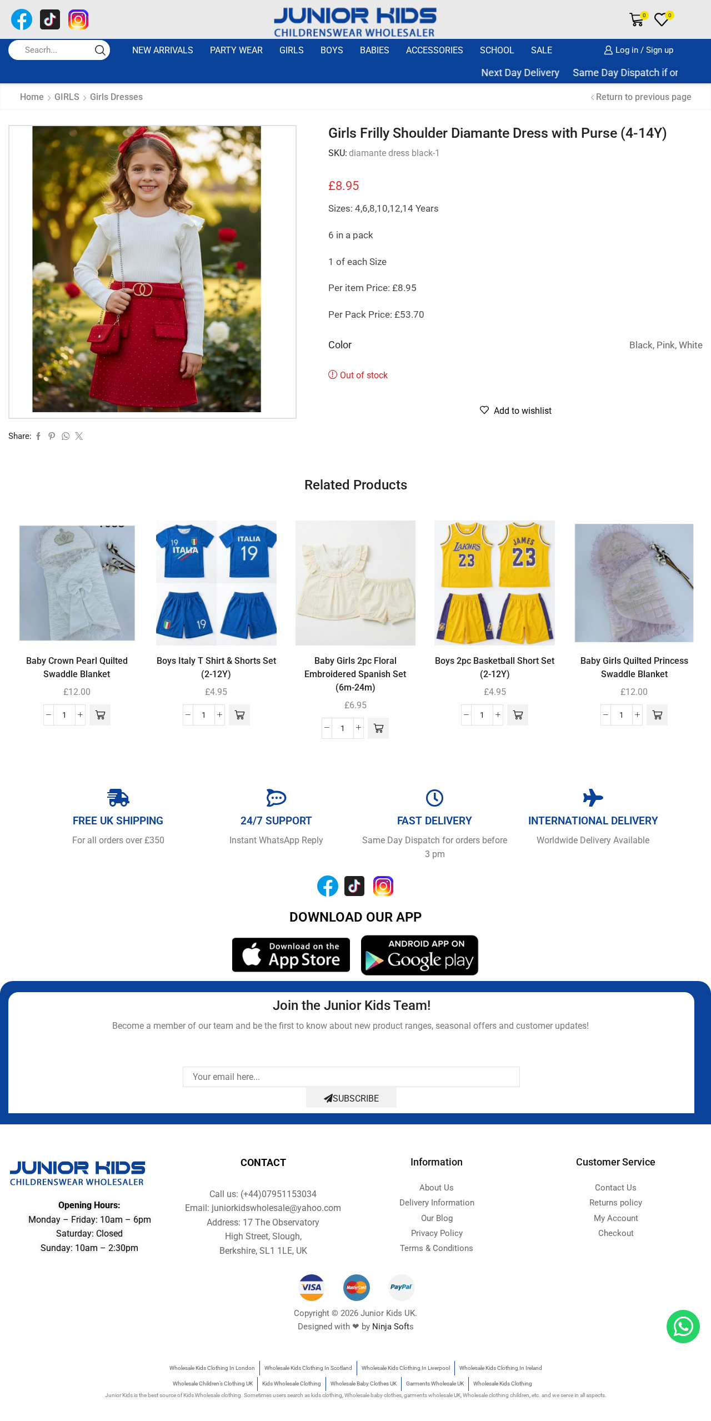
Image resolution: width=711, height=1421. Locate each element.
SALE (541, 50)
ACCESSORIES (434, 50)
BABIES (374, 50)
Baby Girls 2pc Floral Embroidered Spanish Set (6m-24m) (355, 674)
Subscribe (356, 1098)
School (497, 50)
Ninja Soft (390, 1327)
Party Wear (236, 50)
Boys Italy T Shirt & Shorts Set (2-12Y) (216, 667)
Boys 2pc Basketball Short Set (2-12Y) (494, 667)
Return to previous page (644, 97)
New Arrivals (162, 50)
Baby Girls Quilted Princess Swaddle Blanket (634, 667)
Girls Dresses (116, 97)
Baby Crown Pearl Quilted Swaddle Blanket (77, 667)
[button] (100, 714)
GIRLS (291, 50)
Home (32, 97)
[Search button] (100, 50)
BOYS (332, 50)
